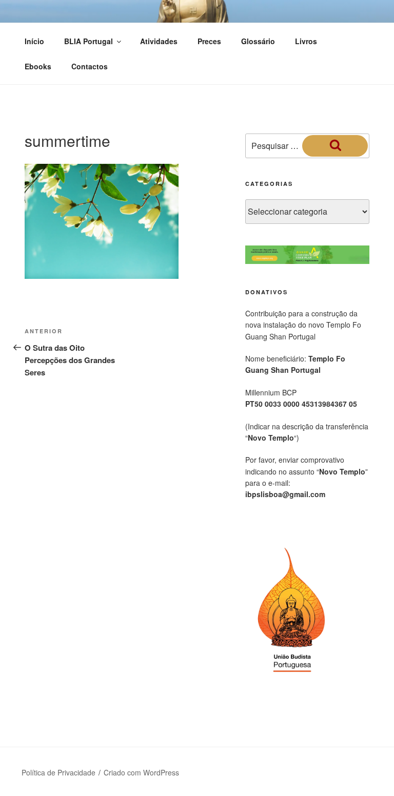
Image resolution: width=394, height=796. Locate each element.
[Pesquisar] (335, 146)
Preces (209, 41)
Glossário (258, 41)
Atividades (159, 41)
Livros (306, 41)
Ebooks (38, 66)
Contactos (89, 66)
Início (34, 41)
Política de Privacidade (58, 772)
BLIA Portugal (88, 41)
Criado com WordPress (141, 772)
